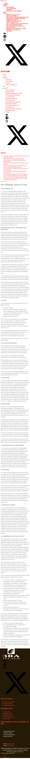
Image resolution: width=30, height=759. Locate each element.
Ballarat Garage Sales (14, 24)
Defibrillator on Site (13, 29)
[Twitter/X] (16, 67)
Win (4, 12)
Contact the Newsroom (13, 11)
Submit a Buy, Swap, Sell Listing (16, 28)
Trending (9, 9)
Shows (5, 4)
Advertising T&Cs (7, 715)
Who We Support (11, 16)
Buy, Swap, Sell (11, 27)
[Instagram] (4, 40)
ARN (4, 755)
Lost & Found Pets (12, 22)
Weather (9, 31)
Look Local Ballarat (13, 14)
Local (5, 13)
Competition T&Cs (8, 713)
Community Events (12, 19)
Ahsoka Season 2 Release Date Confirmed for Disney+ (15, 174)
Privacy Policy (7, 711)
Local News (10, 7)
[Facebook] (4, 37)
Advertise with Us (7, 703)
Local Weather (11, 8)
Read (5, 6)
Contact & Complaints (8, 702)
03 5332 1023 (10, 745)
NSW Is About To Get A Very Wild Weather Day (13, 158)
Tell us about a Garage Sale (15, 26)
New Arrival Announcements (15, 18)
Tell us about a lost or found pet (17, 23)
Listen (5, 3)
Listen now (4, 71)
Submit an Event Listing (13, 21)
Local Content (6, 718)
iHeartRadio (6, 757)
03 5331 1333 (10, 743)
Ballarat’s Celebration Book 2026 (17, 17)
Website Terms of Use (8, 717)
